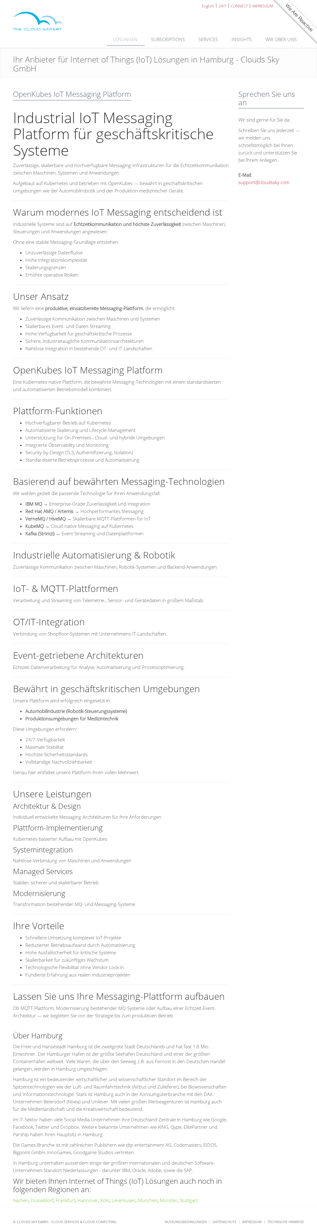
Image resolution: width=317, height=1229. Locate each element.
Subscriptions (168, 39)
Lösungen (126, 39)
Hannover (87, 1200)
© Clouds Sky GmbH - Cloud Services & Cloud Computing (64, 1221)
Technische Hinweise (285, 1221)
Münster (168, 1200)
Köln (105, 1200)
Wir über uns (281, 39)
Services (208, 39)
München (148, 1200)
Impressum (252, 1221)
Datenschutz (224, 1221)
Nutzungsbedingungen (186, 1221)
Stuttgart (189, 1200)
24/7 (222, 5)
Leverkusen (124, 1200)
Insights (242, 39)
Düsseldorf (42, 1200)
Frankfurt (65, 1200)
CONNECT (239, 5)
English (208, 5)
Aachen (20, 1200)
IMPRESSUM (262, 5)
